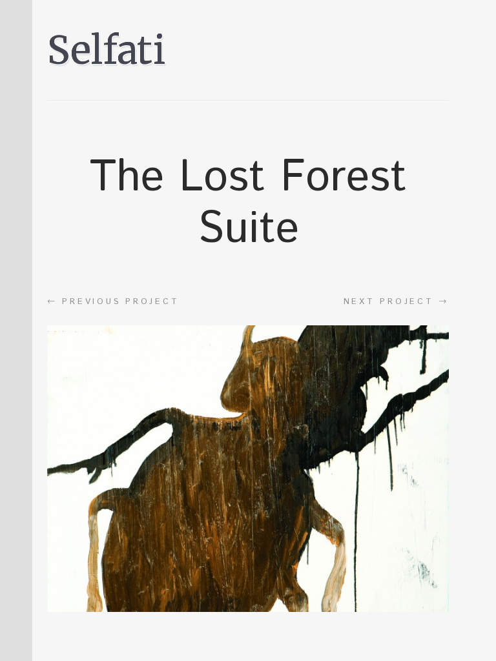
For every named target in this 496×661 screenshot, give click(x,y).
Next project (396, 301)
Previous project (113, 301)
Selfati (106, 50)
